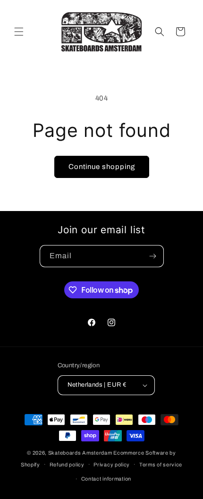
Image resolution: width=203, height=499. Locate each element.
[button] (18, 31)
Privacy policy (111, 464)
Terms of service (160, 464)
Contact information (106, 479)
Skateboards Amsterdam (80, 453)
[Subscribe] (153, 256)
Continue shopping (101, 166)
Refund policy (67, 464)
